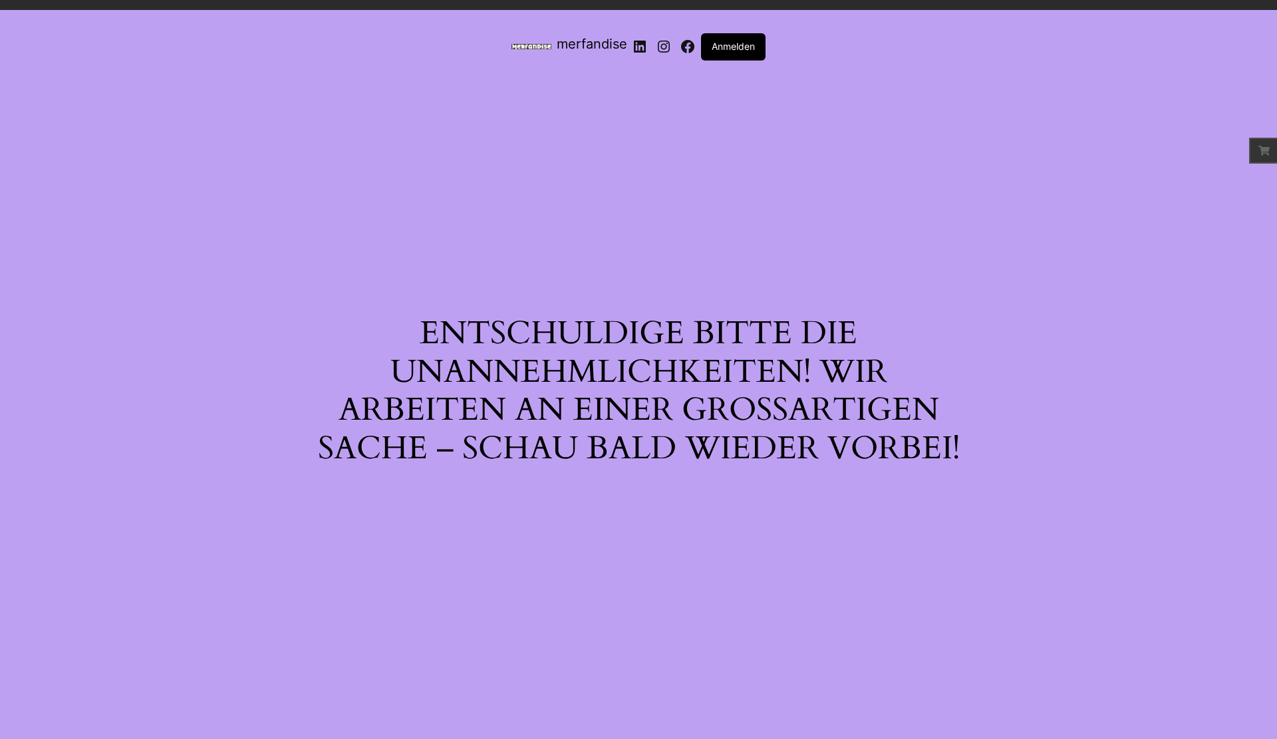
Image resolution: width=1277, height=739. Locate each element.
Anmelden (733, 46)
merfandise (592, 44)
